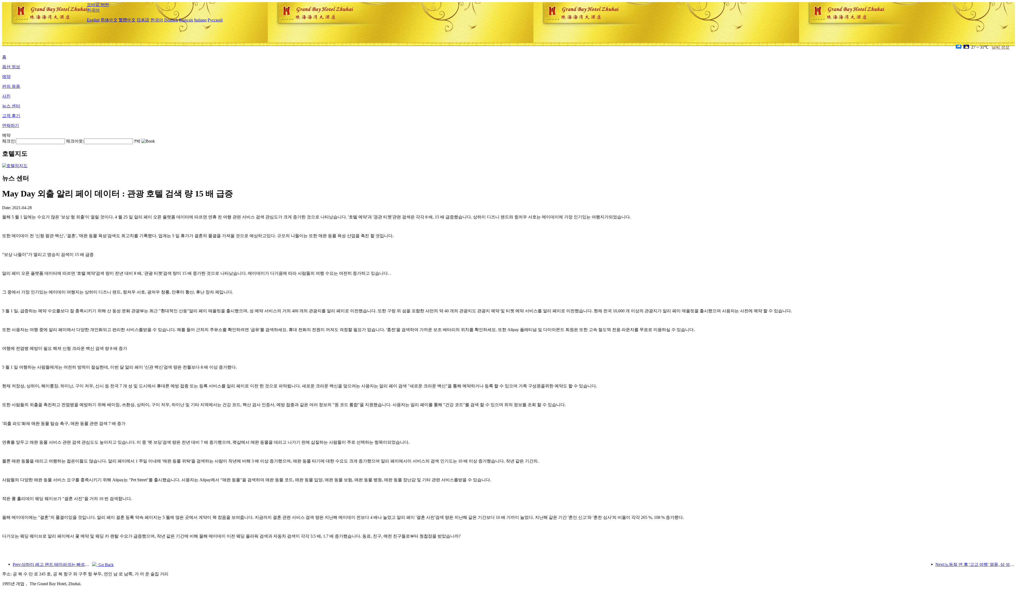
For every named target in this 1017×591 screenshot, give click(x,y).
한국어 (93, 10)
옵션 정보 (11, 67)
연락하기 (10, 125)
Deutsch (171, 20)
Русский (215, 20)
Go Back (105, 564)
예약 (6, 76)
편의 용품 (11, 86)
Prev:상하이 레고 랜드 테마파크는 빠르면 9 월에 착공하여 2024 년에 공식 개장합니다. (52, 564)
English (93, 20)
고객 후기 (11, 115)
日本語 (143, 20)
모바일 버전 (98, 4)
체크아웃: (75, 141)
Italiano (200, 20)
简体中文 (109, 20)
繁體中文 (127, 20)
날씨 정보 (1001, 47)
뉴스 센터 (11, 106)
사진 (6, 96)
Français (186, 20)
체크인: (9, 141)
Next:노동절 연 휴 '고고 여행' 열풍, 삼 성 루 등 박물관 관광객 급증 (975, 564)
